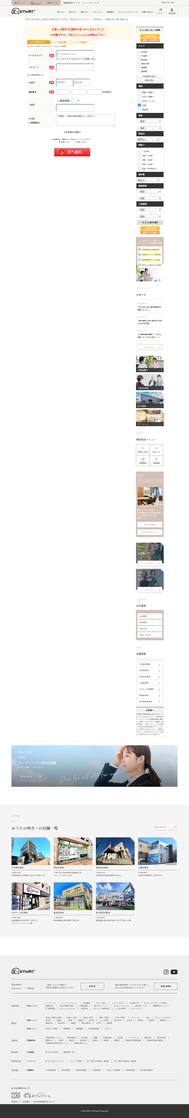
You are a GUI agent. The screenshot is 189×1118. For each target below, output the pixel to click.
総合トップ (20, 2)
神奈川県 (145, 64)
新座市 (140, 1020)
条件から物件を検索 (53, 1018)
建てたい (85, 12)
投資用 (145, 109)
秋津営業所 (144, 695)
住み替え (84, 1038)
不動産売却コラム (81, 1043)
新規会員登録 (166, 986)
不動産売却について (53, 1038)
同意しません (81, 142)
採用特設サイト (70, 2)
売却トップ (52, 2)
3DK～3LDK (147, 160)
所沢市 (48, 1020)
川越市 (59, 1020)
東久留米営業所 (145, 701)
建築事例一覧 (69, 1052)
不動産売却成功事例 (154, 1040)
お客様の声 (134, 1003)
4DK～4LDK (147, 164)
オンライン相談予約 (101, 1009)
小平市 (98, 1023)
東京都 (144, 60)
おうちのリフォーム (150, 532)
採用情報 (143, 622)
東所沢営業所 (144, 676)
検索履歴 (79, 1029)
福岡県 (144, 71)
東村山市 (49, 1023)
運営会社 (14, 1102)
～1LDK (145, 151)
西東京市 (163, 1020)
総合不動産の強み (67, 1006)
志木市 (129, 1020)
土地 (144, 105)
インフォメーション (69, 1003)
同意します (65, 142)
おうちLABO (150, 524)
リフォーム (97, 12)
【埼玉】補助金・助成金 (99, 1061)
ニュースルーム (89, 2)
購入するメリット (101, 1006)
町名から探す (72, 1018)
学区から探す (88, 1018)
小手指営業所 (144, 664)
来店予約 (143, 628)
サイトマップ (136, 1009)
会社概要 (143, 616)
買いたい (61, 12)
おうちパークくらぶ (121, 1006)
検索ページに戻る (150, 40)
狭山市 (91, 1020)
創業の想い (50, 1006)
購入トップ (36, 2)
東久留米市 (86, 1023)
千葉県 (144, 56)
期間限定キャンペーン (161, 1006)
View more (150, 347)
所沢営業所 (144, 670)
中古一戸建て (148, 97)
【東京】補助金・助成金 (126, 1061)
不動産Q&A (84, 1006)
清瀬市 (73, 1023)
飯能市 (80, 1020)
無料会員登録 (94, 1029)
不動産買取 (107, 1038)
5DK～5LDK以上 (149, 168)
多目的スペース (141, 1006)
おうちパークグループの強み (155, 1003)
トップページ (51, 1003)
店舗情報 (30, 988)
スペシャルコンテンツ (127, 12)
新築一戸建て (148, 92)
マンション (135, 1018)
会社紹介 (110, 12)
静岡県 (144, 67)
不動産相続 (71, 1038)
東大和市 (61, 1023)
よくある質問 (120, 1009)
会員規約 (26, 1102)
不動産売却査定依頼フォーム (57, 1043)
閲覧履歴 (66, 1029)
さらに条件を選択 (151, 222)
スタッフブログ (118, 1003)
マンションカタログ (163, 1018)
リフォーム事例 (75, 1061)
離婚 (95, 1038)
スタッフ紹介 (101, 1003)
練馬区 (109, 1023)
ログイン (160, 13)
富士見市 (117, 1020)
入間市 (70, 1020)
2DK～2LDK (147, 156)
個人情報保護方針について (44, 1102)
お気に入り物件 (52, 1029)
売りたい (73, 12)
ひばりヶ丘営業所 (146, 689)
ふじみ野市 (104, 1020)
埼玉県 (144, 52)
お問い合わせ (147, 12)
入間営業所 (144, 683)
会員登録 (171, 13)
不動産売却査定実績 (133, 1040)
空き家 (120, 1038)
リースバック (133, 1038)
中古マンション (149, 101)
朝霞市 (151, 1020)
